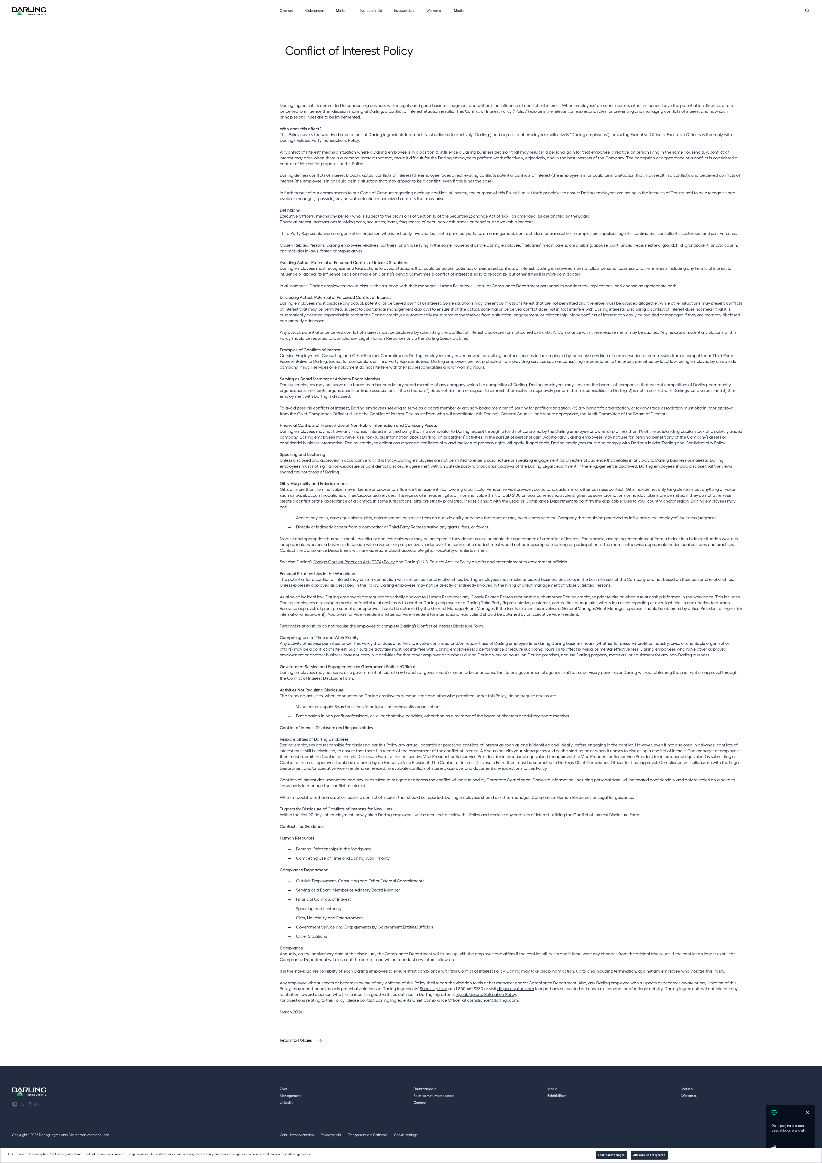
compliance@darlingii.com (492, 1000)
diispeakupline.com (515, 988)
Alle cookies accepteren (649, 1155)
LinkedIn (286, 1102)
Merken (687, 1089)
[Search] (807, 10)
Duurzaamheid (425, 1089)
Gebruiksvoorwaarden (297, 1135)
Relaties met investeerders (434, 1096)
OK (773, 1146)
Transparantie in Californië (367, 1135)
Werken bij (689, 1096)
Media (552, 1089)
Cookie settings (405, 1135)
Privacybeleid (331, 1135)
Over (283, 1089)
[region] (411, 1155)
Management (290, 1096)
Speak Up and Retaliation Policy (486, 994)
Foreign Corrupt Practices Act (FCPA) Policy (354, 561)
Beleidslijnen (556, 1096)
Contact (420, 1102)
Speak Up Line (453, 338)
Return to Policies (296, 1040)
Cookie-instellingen (611, 1155)
